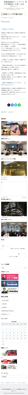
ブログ (19, 382)
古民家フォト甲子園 (7, 29)
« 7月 (3, 344)
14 (17, 332)
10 (3, 332)
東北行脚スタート (5, 314)
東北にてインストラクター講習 (8, 159)
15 (21, 332)
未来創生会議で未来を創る (7, 310)
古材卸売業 (4, 307)
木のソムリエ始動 (13, 256)
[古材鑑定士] (9, 364)
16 (25, 332)
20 (14, 335)
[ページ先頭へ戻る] (6, 373)
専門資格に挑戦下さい (6, 199)
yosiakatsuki (13, 393)
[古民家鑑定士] (9, 369)
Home (2, 382)
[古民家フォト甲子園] (1, 358)
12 (10, 332)
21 (17, 335)
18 (6, 335)
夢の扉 (2, 239)
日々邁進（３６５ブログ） (10, 382)
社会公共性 (11, 17)
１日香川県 (4, 304)
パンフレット (4, 179)
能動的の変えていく (5, 138)
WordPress (22, 393)
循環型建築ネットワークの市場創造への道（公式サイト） (14, 3)
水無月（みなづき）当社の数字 (18, 248)
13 (14, 332)
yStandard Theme (7, 393)
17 (3, 335)
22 (21, 335)
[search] (25, 267)
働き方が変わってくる (6, 219)
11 (6, 332)
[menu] (26, 1)
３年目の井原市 (5, 300)
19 (10, 335)
